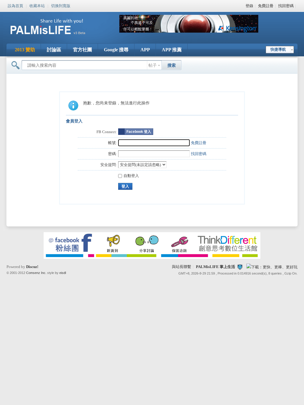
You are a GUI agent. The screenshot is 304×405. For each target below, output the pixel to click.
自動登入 (131, 175)
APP (145, 49)
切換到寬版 (60, 5)
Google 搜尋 (116, 49)
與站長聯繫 (181, 266)
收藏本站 (37, 5)
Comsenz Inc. (36, 273)
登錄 (249, 6)
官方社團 (82, 49)
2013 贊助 (25, 49)
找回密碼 (286, 6)
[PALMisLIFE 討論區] (54, 36)
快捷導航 (278, 49)
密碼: (112, 154)
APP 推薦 (172, 49)
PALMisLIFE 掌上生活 (215, 266)
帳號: (112, 143)
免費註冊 (265, 6)
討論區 (54, 49)
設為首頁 (15, 5)
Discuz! (32, 266)
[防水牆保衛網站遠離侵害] (240, 266)
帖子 (152, 65)
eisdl (62, 273)
